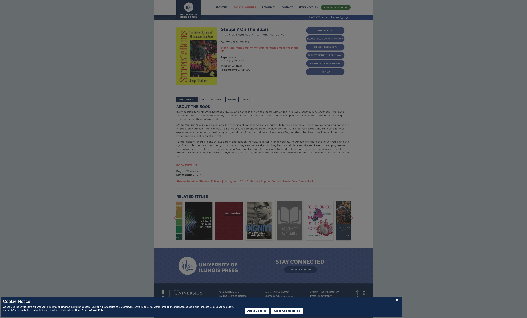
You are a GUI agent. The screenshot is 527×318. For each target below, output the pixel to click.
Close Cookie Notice (287, 310)
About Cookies (256, 310)
